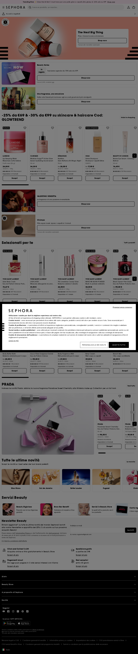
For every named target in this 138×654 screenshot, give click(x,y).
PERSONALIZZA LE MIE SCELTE (94, 345)
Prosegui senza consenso (122, 307)
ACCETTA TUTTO (118, 345)
